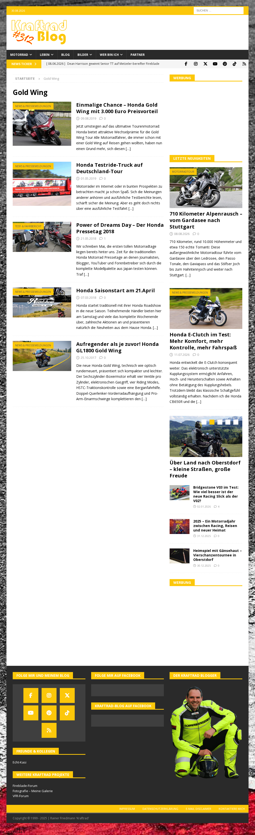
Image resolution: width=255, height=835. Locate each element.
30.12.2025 (204, 565)
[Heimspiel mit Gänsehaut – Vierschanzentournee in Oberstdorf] (180, 555)
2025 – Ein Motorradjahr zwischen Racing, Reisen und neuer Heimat (215, 525)
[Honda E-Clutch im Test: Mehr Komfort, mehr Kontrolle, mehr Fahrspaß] (206, 308)
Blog (65, 55)
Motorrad (19, 55)
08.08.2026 (182, 233)
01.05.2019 (88, 178)
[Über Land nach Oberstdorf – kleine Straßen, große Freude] (206, 436)
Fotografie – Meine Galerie (33, 791)
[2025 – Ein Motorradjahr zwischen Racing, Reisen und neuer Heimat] (180, 526)
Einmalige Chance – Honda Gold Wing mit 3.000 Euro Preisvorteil (117, 108)
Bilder (82, 55)
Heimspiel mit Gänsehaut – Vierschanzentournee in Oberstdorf (217, 555)
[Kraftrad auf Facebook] (186, 64)
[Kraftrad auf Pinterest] (224, 64)
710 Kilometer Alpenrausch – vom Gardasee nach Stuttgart (206, 220)
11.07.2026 (182, 354)
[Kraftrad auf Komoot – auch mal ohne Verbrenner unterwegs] (244, 64)
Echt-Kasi (19, 762)
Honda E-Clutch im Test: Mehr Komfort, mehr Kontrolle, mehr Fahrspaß (203, 341)
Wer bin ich (109, 55)
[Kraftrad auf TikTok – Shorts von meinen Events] (234, 64)
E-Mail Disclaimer (198, 809)
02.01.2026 (204, 506)
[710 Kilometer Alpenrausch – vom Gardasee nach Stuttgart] (206, 187)
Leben (45, 55)
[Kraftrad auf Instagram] (195, 64)
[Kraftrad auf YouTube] (215, 64)
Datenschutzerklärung (160, 809)
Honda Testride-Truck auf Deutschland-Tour (109, 168)
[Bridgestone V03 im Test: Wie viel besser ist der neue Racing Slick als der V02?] (180, 492)
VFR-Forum (21, 796)
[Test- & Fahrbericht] (42, 237)
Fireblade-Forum (25, 785)
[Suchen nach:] (219, 10)
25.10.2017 (88, 357)
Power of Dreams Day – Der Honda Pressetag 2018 (120, 228)
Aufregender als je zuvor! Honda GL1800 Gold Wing (117, 347)
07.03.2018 (88, 297)
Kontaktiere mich (232, 809)
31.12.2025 (204, 536)
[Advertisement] (206, 117)
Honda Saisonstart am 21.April (115, 290)
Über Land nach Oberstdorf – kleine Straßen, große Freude (205, 469)
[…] (128, 148)
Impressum (127, 809)
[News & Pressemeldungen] (42, 124)
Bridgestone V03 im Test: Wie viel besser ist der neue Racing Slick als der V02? (216, 494)
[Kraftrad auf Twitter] (205, 64)
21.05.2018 (88, 238)
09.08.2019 (88, 118)
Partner (137, 55)
